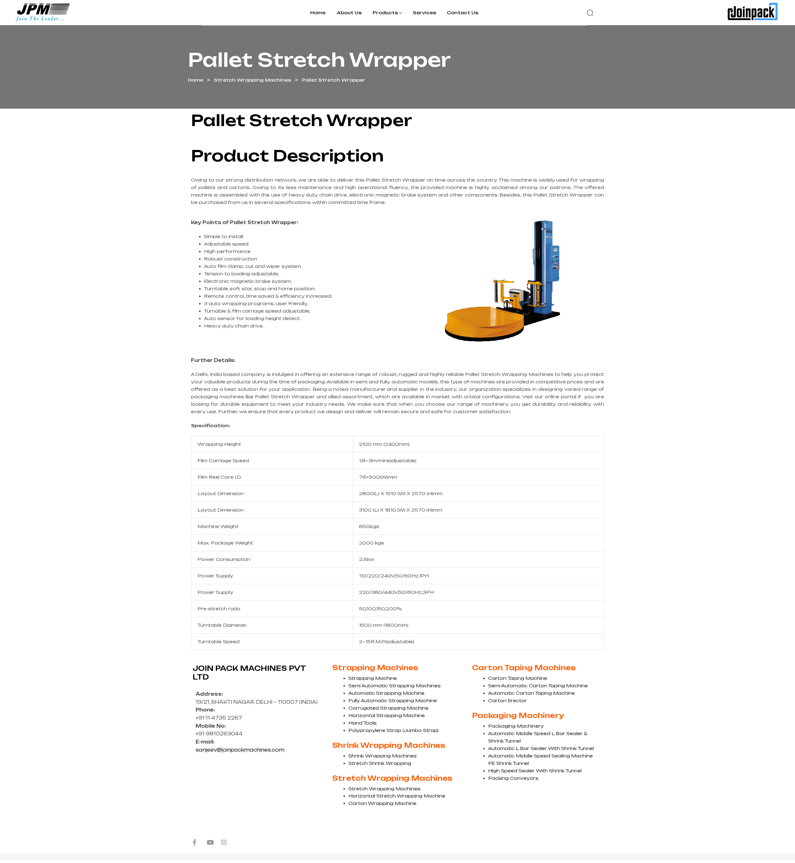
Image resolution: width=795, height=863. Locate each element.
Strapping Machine (372, 678)
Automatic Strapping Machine (386, 693)
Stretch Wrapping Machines (252, 80)
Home (195, 80)
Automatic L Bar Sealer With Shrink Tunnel (541, 748)
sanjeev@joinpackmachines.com (240, 750)
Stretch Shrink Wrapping (379, 763)
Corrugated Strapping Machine (388, 708)
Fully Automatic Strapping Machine (392, 700)
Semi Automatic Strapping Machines (394, 685)
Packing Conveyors (513, 778)
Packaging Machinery (516, 726)
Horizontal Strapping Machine (386, 715)
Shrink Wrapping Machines (382, 755)
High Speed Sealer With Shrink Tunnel (535, 770)
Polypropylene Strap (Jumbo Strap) (393, 730)
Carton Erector (507, 700)
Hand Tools (362, 722)
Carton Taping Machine (517, 678)
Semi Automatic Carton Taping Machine (538, 685)
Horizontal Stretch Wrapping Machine (396, 795)
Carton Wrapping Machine (382, 803)
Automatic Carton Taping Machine (531, 693)
